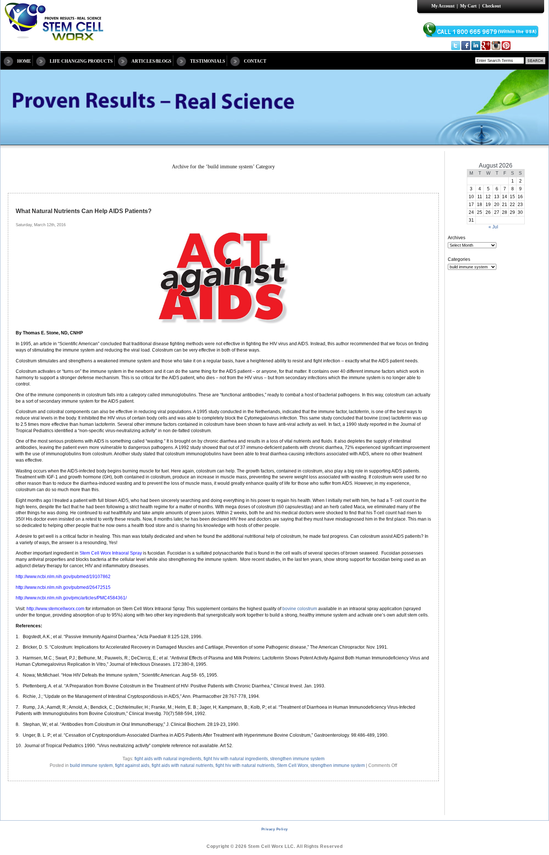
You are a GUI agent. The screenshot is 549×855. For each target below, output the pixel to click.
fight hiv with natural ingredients (236, 758)
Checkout (491, 6)
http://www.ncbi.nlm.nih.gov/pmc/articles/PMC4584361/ (71, 597)
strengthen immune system (297, 758)
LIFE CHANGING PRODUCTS (81, 61)
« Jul (493, 227)
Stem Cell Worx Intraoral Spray (111, 553)
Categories (459, 259)
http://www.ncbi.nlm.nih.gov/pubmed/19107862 (63, 576)
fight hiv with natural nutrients (244, 765)
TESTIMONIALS (207, 61)
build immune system (91, 765)
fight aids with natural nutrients (182, 765)
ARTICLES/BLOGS (151, 61)
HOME (24, 61)
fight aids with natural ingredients (167, 758)
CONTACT (255, 61)
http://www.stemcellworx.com (55, 608)
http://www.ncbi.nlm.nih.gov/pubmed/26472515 (63, 587)
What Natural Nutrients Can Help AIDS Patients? (84, 211)
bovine (289, 608)
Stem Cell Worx (292, 765)
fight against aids (132, 765)
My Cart (468, 6)
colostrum (307, 608)
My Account (443, 6)
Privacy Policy (274, 829)
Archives (456, 237)
